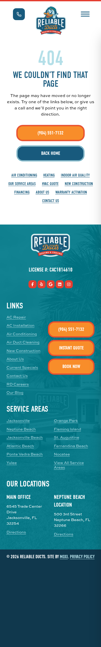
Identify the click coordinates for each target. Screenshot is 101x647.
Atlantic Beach (20, 446)
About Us (42, 192)
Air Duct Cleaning (22, 342)
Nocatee (62, 454)
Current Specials (22, 367)
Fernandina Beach (71, 446)
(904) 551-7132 (50, 133)
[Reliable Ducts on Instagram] (69, 284)
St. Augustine (66, 437)
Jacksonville (18, 420)
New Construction (79, 183)
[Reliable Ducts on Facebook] (32, 284)
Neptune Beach (21, 429)
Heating (49, 175)
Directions (16, 532)
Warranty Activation (71, 192)
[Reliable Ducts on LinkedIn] (60, 284)
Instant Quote (71, 348)
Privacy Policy (82, 557)
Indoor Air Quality (75, 175)
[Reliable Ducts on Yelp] (42, 284)
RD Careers (17, 384)
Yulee (11, 462)
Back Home (50, 153)
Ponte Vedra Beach (24, 454)
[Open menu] (85, 13)
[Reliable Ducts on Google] (51, 284)
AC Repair (16, 317)
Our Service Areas (22, 183)
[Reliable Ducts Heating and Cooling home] (50, 20)
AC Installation (20, 325)
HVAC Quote (50, 183)
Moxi (64, 557)
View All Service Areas (69, 465)
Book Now (71, 366)
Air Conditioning (24, 175)
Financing (22, 192)
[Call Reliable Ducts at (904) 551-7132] (19, 14)
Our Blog (14, 392)
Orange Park (66, 420)
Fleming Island (67, 429)
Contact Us (50, 200)
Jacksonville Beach (24, 437)
